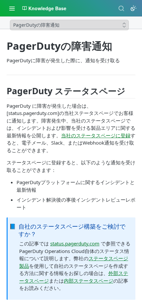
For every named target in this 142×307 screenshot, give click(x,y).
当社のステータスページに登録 (95, 135)
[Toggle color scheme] (133, 8)
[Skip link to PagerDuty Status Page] (4, 91)
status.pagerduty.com (74, 243)
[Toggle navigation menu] (12, 8)
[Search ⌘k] (121, 8)
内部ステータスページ (88, 280)
